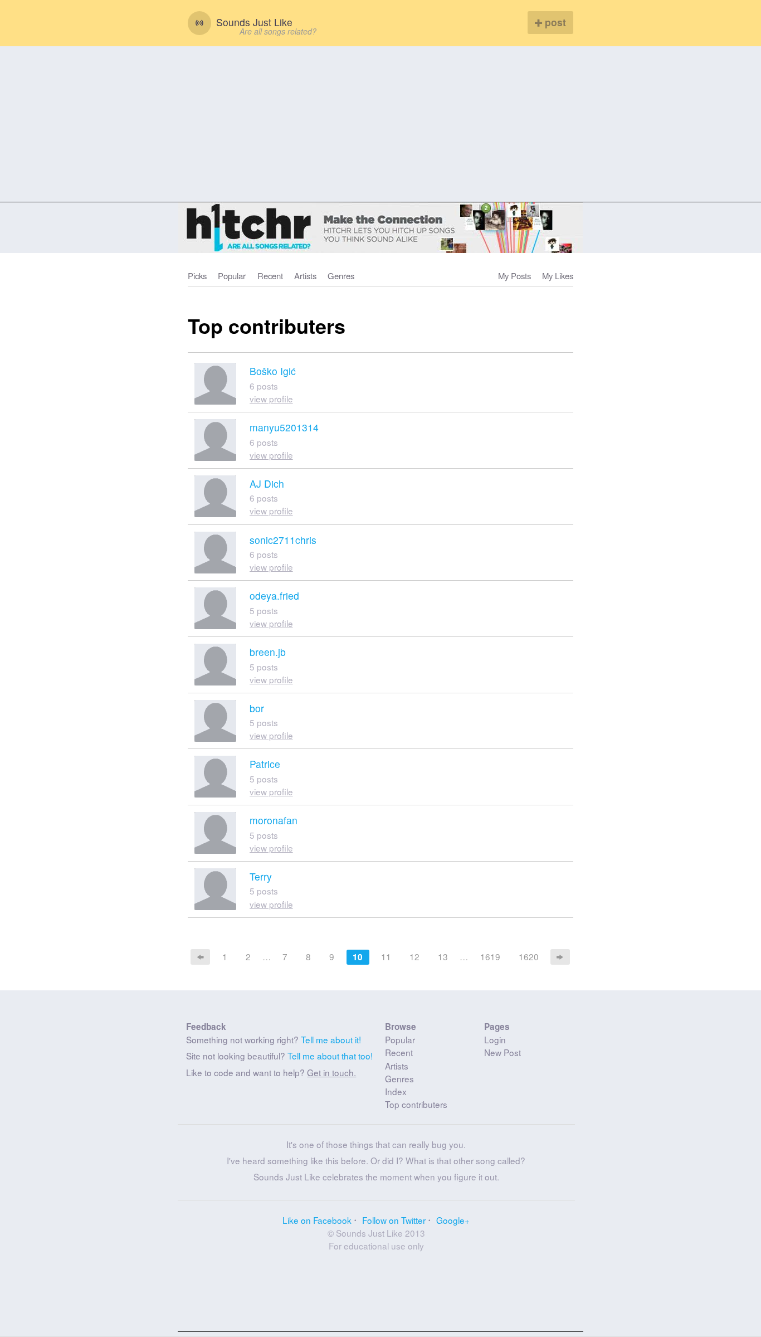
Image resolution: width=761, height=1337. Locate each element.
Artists (305, 275)
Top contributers (416, 1104)
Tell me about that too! (330, 1055)
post (554, 22)
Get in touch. (331, 1072)
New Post (502, 1052)
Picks (197, 275)
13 (443, 956)
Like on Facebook (317, 1220)
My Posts (514, 275)
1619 (490, 956)
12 (414, 956)
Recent (270, 275)
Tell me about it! (331, 1039)
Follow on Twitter (394, 1220)
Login (495, 1039)
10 (358, 957)
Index (396, 1091)
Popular (232, 275)
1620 (529, 956)
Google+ (453, 1220)
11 (386, 956)
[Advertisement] (380, 124)
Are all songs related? (278, 31)
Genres (341, 275)
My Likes (557, 275)
